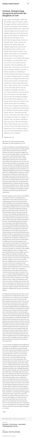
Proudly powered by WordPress (9, 436)
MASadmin (16, 418)
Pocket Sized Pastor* (10, 3)
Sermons (23, 418)
